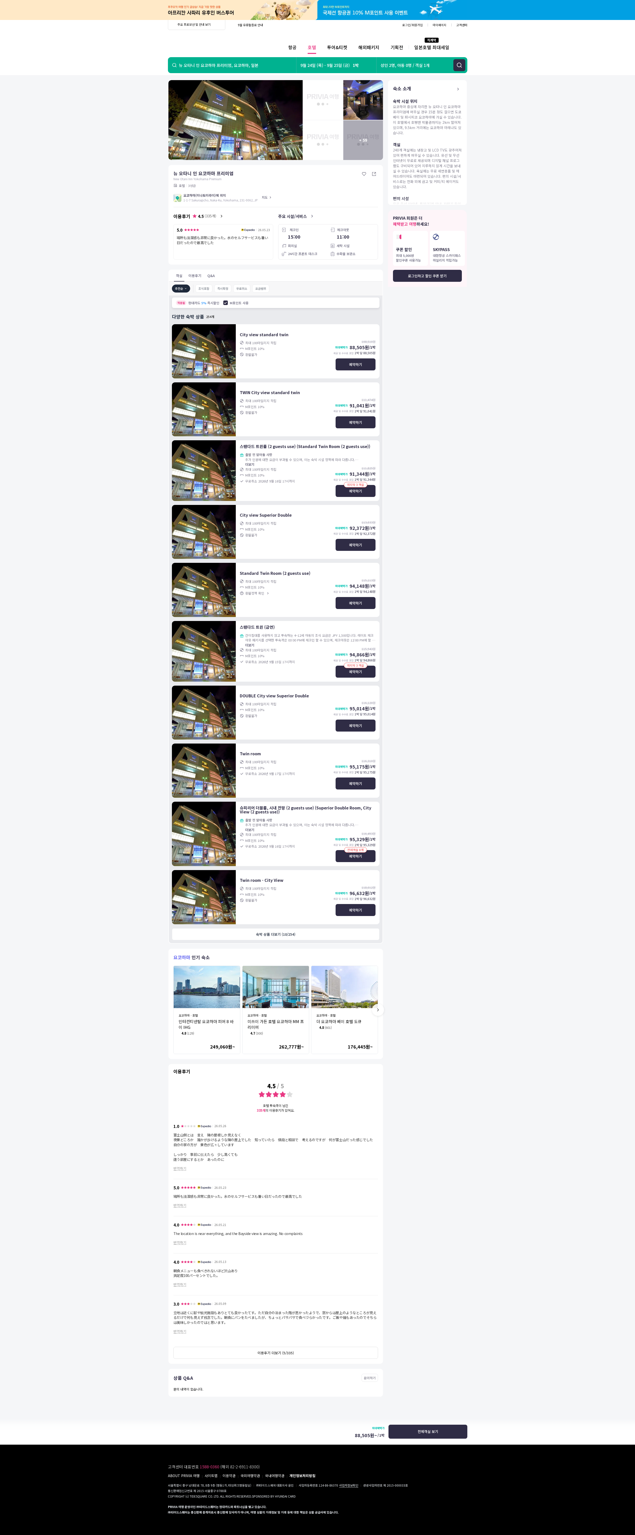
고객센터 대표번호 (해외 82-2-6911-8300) (214, 1467)
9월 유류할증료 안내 (250, 25)
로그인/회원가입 (412, 25)
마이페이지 (439, 25)
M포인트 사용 (239, 303)
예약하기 (355, 364)
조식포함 (203, 288)
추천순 (179, 288)
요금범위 (260, 288)
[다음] (378, 1010)
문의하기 (370, 1378)
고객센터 (461, 25)
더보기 (249, 464)
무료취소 (241, 288)
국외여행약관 (250, 1476)
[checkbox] (225, 303)
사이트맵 (211, 1476)
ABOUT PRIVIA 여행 (184, 1476)
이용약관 (229, 1476)
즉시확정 (222, 288)
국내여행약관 (274, 1476)
